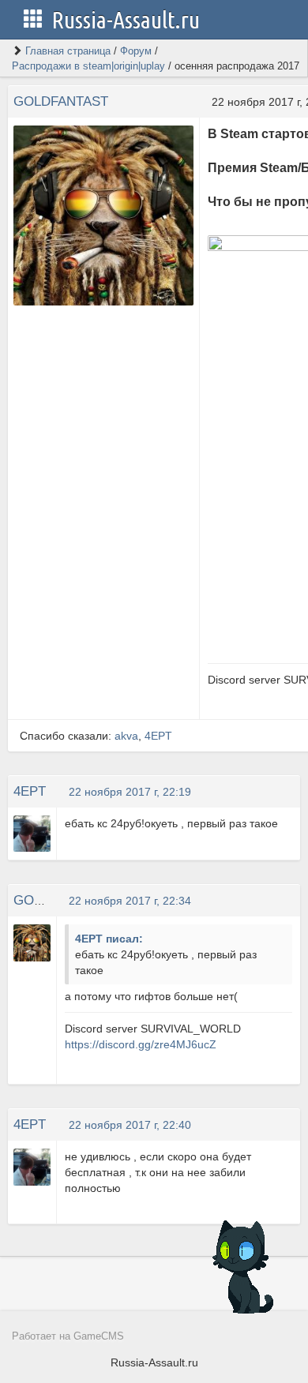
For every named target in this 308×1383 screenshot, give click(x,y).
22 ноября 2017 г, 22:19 (130, 791)
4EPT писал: (109, 938)
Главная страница (68, 51)
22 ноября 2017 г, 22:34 (130, 900)
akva (126, 735)
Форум (136, 51)
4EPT (158, 735)
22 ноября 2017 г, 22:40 (130, 1125)
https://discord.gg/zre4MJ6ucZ (140, 1044)
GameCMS (98, 1336)
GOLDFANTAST (60, 101)
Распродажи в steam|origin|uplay (88, 66)
